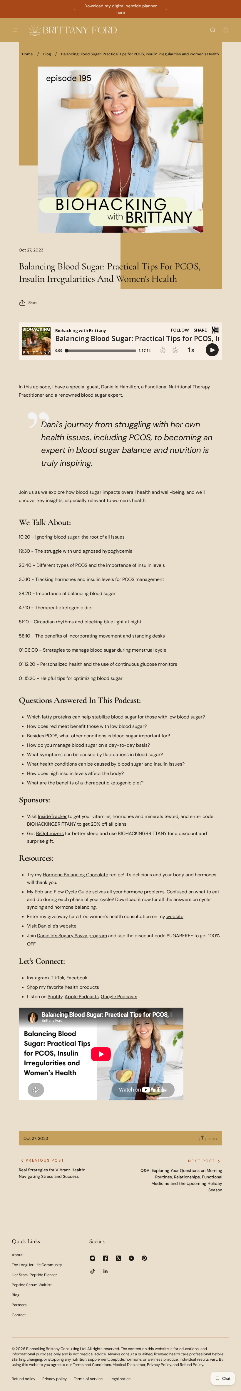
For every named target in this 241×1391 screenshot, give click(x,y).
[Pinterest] (144, 1258)
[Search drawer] (213, 30)
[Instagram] (92, 1258)
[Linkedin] (105, 1271)
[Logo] (73, 30)
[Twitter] (118, 1258)
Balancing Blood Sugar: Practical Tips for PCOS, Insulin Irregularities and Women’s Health (140, 54)
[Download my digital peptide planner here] (120, 9)
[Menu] (15, 30)
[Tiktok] (92, 1271)
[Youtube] (131, 1258)
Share (32, 302)
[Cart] (226, 30)
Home (27, 54)
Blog (47, 54)
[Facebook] (105, 1258)
